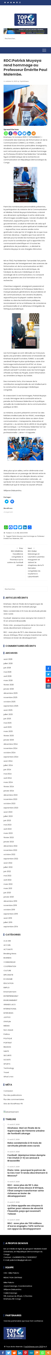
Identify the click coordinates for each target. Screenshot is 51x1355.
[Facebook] (10, 133)
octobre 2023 (9, 803)
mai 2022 (7, 875)
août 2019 (8, 918)
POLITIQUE (8, 1038)
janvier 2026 (9, 689)
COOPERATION (10, 966)
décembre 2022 (10, 846)
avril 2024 (8, 778)
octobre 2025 (9, 701)
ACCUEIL (7, 945)
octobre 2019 (9, 909)
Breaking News (10, 953)
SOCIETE (7, 1059)
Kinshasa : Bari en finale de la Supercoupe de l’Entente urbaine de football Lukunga (26, 1130)
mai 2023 (7, 824)
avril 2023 (8, 829)
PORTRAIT (8, 1042)
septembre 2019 (11, 914)
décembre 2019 (10, 901)
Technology (9, 1068)
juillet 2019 (8, 922)
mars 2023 (8, 833)
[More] (34, 133)
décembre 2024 (11, 744)
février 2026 (9, 684)
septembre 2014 (11, 926)
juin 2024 (7, 769)
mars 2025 (8, 731)
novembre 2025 (10, 697)
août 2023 (8, 812)
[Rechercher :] (25, 38)
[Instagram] (15, 133)
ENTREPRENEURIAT (11, 996)
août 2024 (8, 761)
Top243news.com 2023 (33, 1346)
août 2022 (8, 863)
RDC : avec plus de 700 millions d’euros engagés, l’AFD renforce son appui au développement (25, 1226)
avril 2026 (8, 676)
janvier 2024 (9, 790)
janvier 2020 (9, 897)
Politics (7, 1034)
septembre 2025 (11, 706)
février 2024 (9, 786)
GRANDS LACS (10, 1004)
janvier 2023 (9, 841)
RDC (21, 538)
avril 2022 (7, 880)
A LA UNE (16, 533)
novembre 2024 (10, 748)
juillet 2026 (8, 663)
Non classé (8, 1030)
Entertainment (10, 991)
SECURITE (7, 1055)
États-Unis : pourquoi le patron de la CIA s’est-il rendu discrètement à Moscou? (27, 1173)
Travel (6, 1072)
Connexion (8, 1091)
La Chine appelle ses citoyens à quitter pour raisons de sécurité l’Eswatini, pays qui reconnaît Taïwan (25, 1209)
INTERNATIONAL (10, 1008)
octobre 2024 (9, 752)
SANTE (6, 1051)
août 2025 (8, 710)
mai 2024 (8, 774)
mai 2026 (7, 672)
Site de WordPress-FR (13, 1103)
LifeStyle (7, 1021)
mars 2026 (8, 680)
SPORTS (7, 1064)
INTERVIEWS (8, 1013)
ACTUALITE (8, 949)
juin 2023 (7, 820)
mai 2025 (8, 723)
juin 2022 (7, 871)
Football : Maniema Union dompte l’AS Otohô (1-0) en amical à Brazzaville (26, 1158)
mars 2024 (8, 782)
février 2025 (9, 735)
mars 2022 (8, 884)
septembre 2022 (11, 858)
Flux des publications (13, 1095)
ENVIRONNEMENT (10, 1000)
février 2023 (9, 837)
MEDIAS (7, 1025)
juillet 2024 (8, 765)
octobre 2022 (9, 854)
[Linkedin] (29, 133)
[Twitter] (24, 133)
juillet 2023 (8, 816)
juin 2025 (7, 718)
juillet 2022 (8, 867)
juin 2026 (7, 667)
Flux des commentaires (14, 1099)
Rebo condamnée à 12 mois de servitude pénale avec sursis (24, 1144)
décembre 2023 (10, 795)
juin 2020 (7, 892)
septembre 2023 (11, 807)
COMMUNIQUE (9, 962)
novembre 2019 (10, 905)
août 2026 (8, 659)
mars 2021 (8, 888)
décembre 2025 (11, 693)
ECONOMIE (8, 979)
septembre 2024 (11, 757)
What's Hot (8, 1076)
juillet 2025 (8, 714)
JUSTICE (7, 1017)
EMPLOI (6, 987)
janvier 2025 (9, 740)
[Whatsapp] (6, 133)
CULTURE (7, 970)
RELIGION (7, 1047)
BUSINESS (7, 958)
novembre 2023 (10, 799)
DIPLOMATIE (8, 975)
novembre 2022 (10, 850)
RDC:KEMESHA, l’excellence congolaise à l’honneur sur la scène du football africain (15, 556)
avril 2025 (8, 727)
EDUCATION (24, 533)
